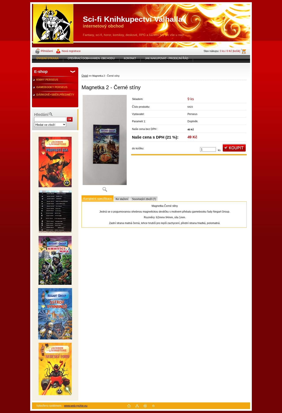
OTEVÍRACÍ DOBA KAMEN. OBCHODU (91, 58)
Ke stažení (122, 199)
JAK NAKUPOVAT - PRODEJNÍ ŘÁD (166, 58)
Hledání (41, 114)
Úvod (85, 75)
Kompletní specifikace (97, 198)
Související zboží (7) (144, 199)
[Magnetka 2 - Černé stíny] (105, 145)
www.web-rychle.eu (75, 405)
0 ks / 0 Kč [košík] (230, 51)
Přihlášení (47, 51)
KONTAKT (130, 58)
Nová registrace (71, 51)
